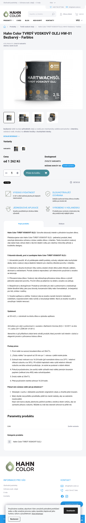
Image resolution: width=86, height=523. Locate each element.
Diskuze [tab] (61, 224)
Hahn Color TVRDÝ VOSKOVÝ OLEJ (27, 442)
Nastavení (14, 519)
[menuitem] (8, 20)
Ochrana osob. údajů (27, 3)
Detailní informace (10, 136)
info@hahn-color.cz (72, 486)
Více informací (37, 514)
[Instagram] (66, 496)
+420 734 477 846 (71, 490)
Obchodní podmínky (10, 3)
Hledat (53, 14)
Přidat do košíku (33, 173)
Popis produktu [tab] (23, 224)
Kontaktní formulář (71, 504)
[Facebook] (62, 496)
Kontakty (6, 496)
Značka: (10, 46)
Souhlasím (71, 511)
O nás (38, 3)
